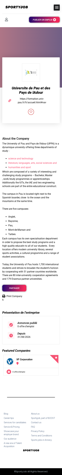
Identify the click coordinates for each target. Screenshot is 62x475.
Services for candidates (15, 422)
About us (35, 414)
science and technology (20, 158)
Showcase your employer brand (11, 433)
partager (14, 288)
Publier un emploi (42, 20)
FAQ (33, 427)
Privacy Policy (37, 431)
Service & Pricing (12, 427)
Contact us (36, 422)
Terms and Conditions (41, 435)
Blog (6, 414)
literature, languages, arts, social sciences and (32, 163)
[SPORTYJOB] (15, 7)
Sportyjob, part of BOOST (43, 418)
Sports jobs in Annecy (41, 440)
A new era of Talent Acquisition (13, 445)
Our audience (10, 439)
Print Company (14, 296)
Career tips (9, 418)
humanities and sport (19, 167)
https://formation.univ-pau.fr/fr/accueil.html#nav (32, 100)
